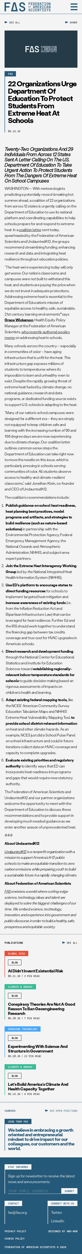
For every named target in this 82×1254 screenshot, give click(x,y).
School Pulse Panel (60, 735)
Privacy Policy (15, 1231)
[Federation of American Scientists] (28, 6)
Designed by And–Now (62, 1231)
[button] (74, 6)
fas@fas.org (17, 1212)
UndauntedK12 (15, 851)
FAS (8, 891)
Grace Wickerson (19, 319)
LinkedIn (57, 1220)
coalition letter (30, 229)
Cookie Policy (15, 1238)
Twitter (56, 1212)
